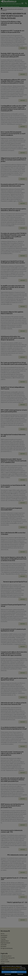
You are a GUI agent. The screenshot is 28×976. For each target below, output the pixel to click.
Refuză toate (20, 974)
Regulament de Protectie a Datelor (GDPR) (11, 967)
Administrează (8, 974)
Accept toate (14, 971)
